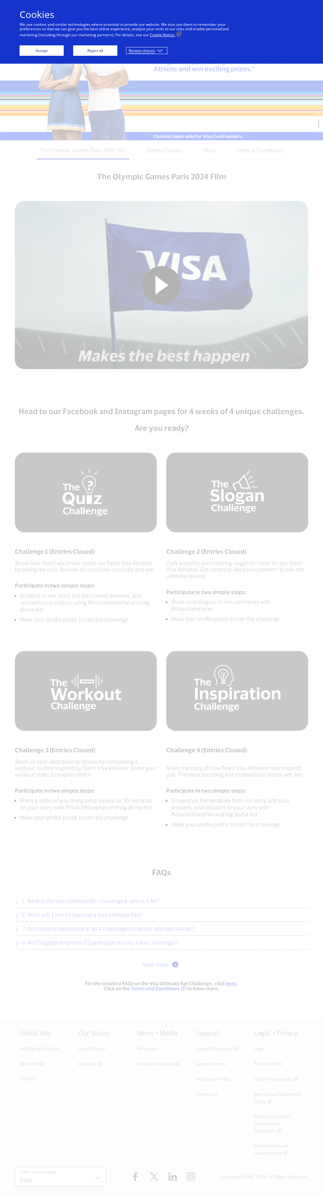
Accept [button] (42, 50)
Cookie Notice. (162, 35)
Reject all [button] (95, 50)
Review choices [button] (142, 50)
